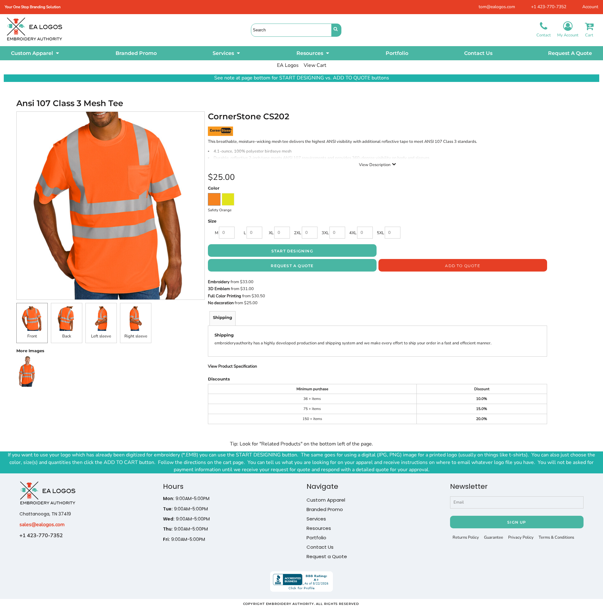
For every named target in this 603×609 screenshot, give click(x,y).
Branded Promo (325, 509)
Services (316, 518)
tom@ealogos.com (497, 7)
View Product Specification (232, 366)
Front (32, 336)
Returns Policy (466, 537)
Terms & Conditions (556, 537)
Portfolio (316, 537)
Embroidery (219, 282)
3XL (325, 233)
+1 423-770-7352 (548, 7)
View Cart (315, 65)
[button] (35, 53)
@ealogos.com (48, 524)
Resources (319, 528)
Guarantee (493, 537)
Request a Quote (327, 556)
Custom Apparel (326, 500)
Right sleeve (135, 336)
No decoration (221, 303)
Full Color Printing (224, 296)
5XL (380, 233)
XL (271, 233)
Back (66, 336)
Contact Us (320, 547)
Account (590, 7)
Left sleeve (101, 336)
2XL (297, 233)
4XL (352, 233)
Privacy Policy (521, 537)
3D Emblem (219, 289)
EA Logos (288, 65)
